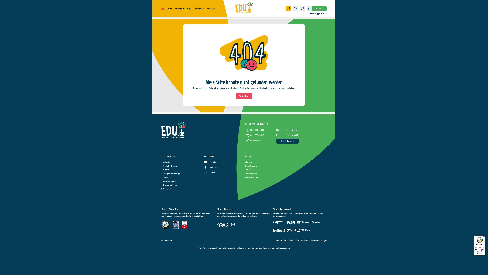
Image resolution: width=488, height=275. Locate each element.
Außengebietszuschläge (171, 174)
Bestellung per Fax (317, 13)
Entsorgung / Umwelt (170, 185)
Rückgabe (166, 162)
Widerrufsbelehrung (170, 166)
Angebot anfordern (169, 181)
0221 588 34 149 (257, 135)
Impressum (305, 240)
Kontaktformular (287, 141)
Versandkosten (238, 248)
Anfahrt (247, 170)
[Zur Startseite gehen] (244, 7)
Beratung (318, 8)
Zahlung (165, 177)
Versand (166, 170)
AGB (297, 240)
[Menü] (162, 8)
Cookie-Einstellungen (319, 240)
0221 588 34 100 (257, 130)
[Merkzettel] (295, 8)
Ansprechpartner (251, 174)
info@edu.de (255, 140)
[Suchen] (288, 8)
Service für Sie (169, 156)
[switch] (479, 252)
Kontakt (248, 156)
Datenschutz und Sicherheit (284, 240)
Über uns (248, 162)
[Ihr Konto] (302, 8)
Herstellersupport (251, 177)
